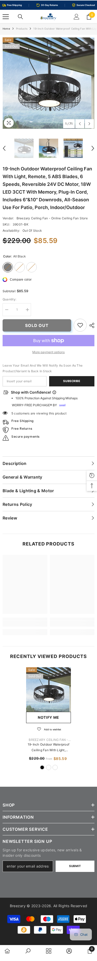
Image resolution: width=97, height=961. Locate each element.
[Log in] (76, 17)
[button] (79, 123)
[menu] (6, 17)
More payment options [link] (48, 352)
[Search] (20, 17)
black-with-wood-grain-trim (48, 767)
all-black (42, 767)
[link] (80, 325)
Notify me (48, 717)
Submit (75, 866)
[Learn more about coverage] (54, 392)
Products (22, 28)
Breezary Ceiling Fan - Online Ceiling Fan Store (52, 218)
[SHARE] (90, 325)
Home (6, 28)
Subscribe (71, 381)
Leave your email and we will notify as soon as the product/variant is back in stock (43, 368)
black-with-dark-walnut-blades (55, 767)
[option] (48, 83)
